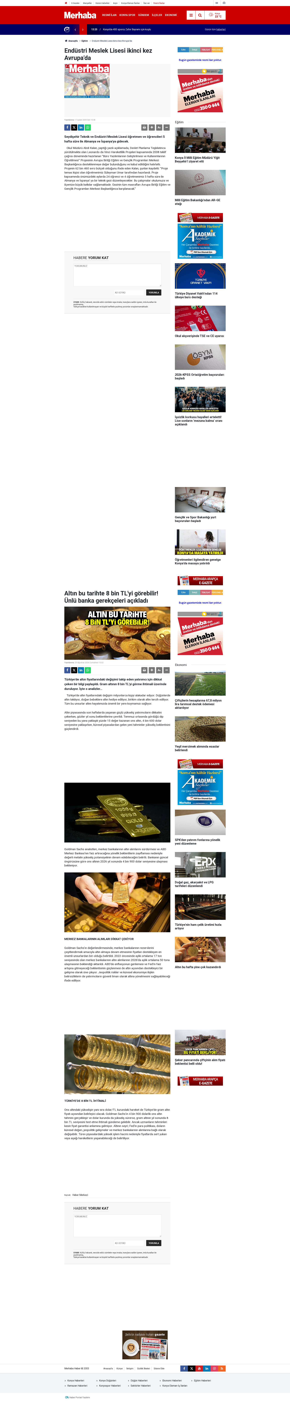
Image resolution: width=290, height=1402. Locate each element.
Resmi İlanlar (159, 3)
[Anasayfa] (66, 3)
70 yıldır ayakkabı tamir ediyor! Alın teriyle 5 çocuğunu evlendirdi (137, 29)
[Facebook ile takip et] (184, 1369)
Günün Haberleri (102, 3)
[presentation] (75, 29)
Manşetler (87, 3)
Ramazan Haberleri (77, 1385)
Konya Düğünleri (107, 1380)
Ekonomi (171, 15)
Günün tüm (215, 29)
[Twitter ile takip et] (191, 1369)
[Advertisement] (117, 217)
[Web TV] (216, 3)
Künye (120, 1368)
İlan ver (146, 3)
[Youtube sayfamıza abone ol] (199, 1369)
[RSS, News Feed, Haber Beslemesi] (222, 1369)
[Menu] (191, 15)
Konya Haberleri (75, 1380)
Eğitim (85, 41)
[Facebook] (67, 127)
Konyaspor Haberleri (110, 1385)
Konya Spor (127, 15)
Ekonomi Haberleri (172, 1380)
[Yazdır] (144, 127)
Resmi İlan (109, 15)
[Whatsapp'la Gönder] (88, 127)
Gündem (143, 15)
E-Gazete (75, 3)
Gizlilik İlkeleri (143, 1368)
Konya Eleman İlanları (130, 3)
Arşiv (115, 3)
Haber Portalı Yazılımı (79, 1397)
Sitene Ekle (159, 1368)
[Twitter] (74, 127)
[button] (152, 127)
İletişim (129, 1368)
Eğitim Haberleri (202, 1380)
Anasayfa (73, 41)
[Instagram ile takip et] (214, 1369)
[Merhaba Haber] (80, 14)
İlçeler (157, 15)
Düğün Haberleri (139, 1380)
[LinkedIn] (81, 127)
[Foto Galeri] (224, 3)
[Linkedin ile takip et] (207, 1369)
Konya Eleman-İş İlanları (174, 1385)
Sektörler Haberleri (141, 1385)
